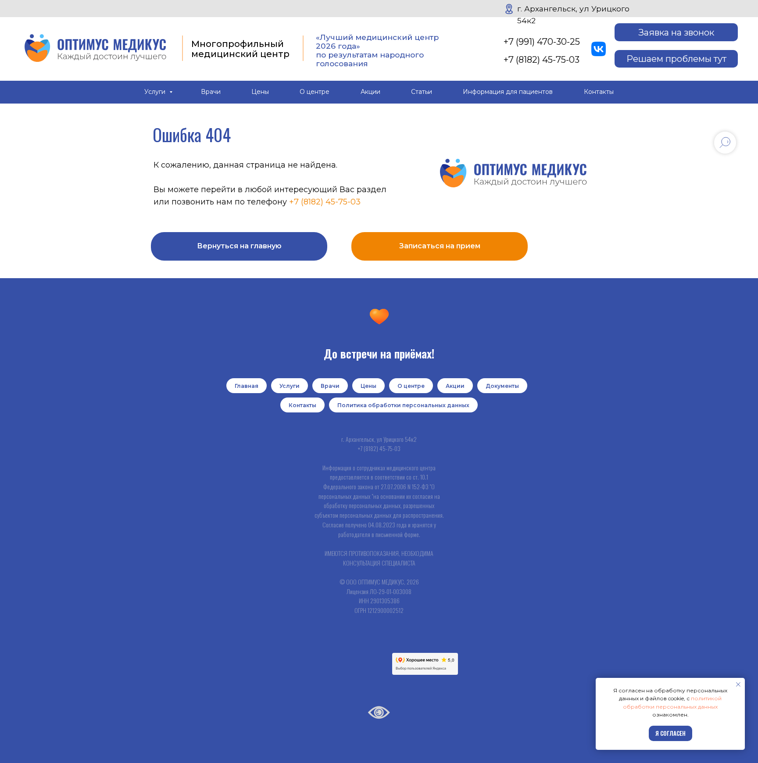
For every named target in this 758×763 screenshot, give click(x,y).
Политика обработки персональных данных (403, 405)
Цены (260, 92)
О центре (314, 92)
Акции (370, 92)
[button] (676, 32)
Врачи (211, 92)
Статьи (421, 92)
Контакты (599, 92)
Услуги (155, 92)
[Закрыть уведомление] (738, 684)
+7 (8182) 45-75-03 (541, 59)
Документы (502, 386)
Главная (246, 386)
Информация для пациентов (508, 92)
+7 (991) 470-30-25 (542, 41)
